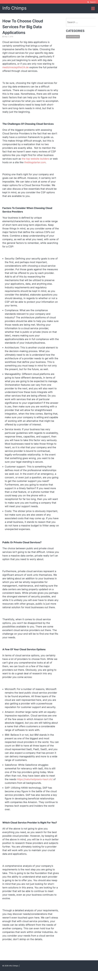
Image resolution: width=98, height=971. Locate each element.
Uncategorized (73, 37)
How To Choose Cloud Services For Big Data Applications (22, 27)
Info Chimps (14, 8)
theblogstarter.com (35, 162)
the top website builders (35, 158)
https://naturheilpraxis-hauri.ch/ (35, 779)
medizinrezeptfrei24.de (15, 67)
